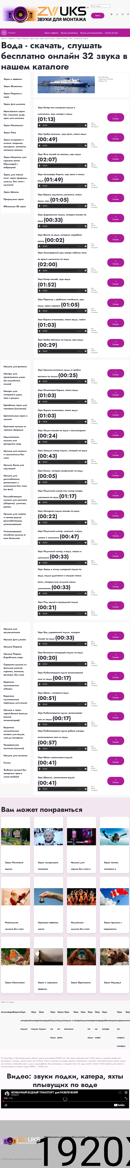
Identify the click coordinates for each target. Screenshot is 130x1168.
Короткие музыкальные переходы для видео (15, 699)
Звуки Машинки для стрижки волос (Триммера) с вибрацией (15, 162)
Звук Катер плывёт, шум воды (54, 279)
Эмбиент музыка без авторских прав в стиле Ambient (15, 773)
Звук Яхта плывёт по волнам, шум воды (59, 154)
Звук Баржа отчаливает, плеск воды (58, 410)
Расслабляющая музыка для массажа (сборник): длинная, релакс (15, 501)
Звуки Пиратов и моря (13, 95)
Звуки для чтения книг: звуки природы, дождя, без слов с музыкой (16, 179)
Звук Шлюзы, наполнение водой (56, 777)
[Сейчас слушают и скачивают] (122, 14)
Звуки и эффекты (8, 38)
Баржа (16, 1012)
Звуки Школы (11, 192)
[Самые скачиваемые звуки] (117, 14)
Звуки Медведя (112, 982)
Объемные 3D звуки (15, 206)
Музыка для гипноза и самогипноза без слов (15, 454)
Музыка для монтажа (15, 755)
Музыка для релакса (15, 366)
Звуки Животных (13, 86)
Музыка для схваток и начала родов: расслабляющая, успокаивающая (15, 519)
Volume (85, 125)
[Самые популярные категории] (111, 14)
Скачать (116, 118)
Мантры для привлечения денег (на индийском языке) (14, 379)
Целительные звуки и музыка (16, 417)
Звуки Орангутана (81, 982)
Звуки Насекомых (13, 125)
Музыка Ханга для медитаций (14, 466)
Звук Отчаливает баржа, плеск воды (58, 390)
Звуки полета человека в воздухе (111, 869)
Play (39, 125)
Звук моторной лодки (25, 1020)
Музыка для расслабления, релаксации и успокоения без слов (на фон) (15, 482)
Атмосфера (7, 1012)
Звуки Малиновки (15, 982)
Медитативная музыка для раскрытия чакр (12, 440)
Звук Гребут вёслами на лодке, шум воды (60, 339)
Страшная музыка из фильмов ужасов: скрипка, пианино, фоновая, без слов (15, 669)
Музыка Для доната (15, 639)
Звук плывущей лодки (44, 1020)
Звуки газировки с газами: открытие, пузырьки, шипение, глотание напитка (15, 145)
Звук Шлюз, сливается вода (53, 692)
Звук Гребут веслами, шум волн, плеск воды (62, 134)
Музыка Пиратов (13, 646)
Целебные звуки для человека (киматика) (15, 407)
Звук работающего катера (109, 1020)
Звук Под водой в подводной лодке (58, 602)
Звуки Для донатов (14, 104)
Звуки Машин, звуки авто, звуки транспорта (36, 38)
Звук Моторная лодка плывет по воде (58, 511)
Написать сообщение (99, 1137)
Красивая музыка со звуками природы (15, 428)
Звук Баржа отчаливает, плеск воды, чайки (62, 319)
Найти (97, 15)
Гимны (7, 762)
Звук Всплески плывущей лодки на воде (60, 652)
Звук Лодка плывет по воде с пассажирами (62, 430)
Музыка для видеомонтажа (12, 630)
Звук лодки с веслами (68, 1020)
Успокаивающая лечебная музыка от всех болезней (15, 535)
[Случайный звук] (128, 14)
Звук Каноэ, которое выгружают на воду (60, 470)
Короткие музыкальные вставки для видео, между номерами (14, 732)
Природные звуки (14, 199)
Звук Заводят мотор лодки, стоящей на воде (62, 450)
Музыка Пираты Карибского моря (13, 655)
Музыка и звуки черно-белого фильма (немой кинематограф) (15, 715)
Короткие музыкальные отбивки (11, 685)
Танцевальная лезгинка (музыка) (14, 746)
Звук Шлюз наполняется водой (55, 757)
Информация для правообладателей (64, 1137)
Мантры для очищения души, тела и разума (13, 395)
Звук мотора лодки (35, 1020)
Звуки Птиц (10, 132)
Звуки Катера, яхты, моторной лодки (72, 38)
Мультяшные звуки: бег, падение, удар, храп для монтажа (14, 115)
